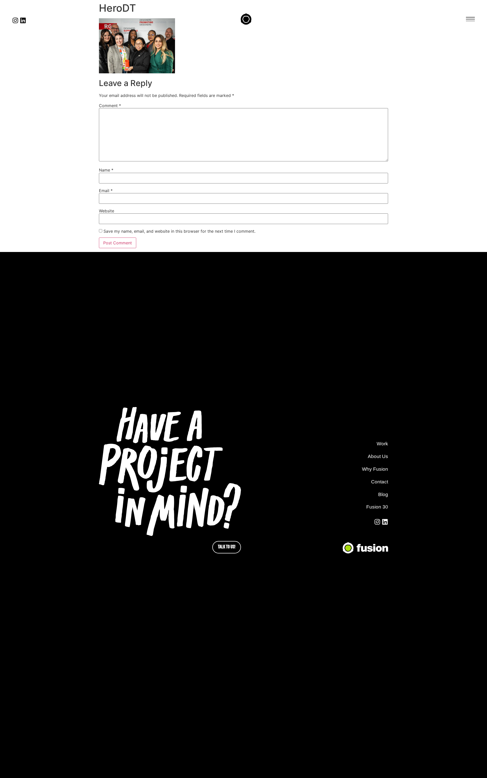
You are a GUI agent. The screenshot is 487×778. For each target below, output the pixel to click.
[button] (470, 19)
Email (106, 191)
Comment (110, 106)
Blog (383, 494)
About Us (378, 456)
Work (382, 443)
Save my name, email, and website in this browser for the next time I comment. (179, 231)
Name (106, 170)
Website (106, 211)
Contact (379, 481)
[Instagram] (15, 20)
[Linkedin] (23, 20)
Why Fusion (375, 469)
